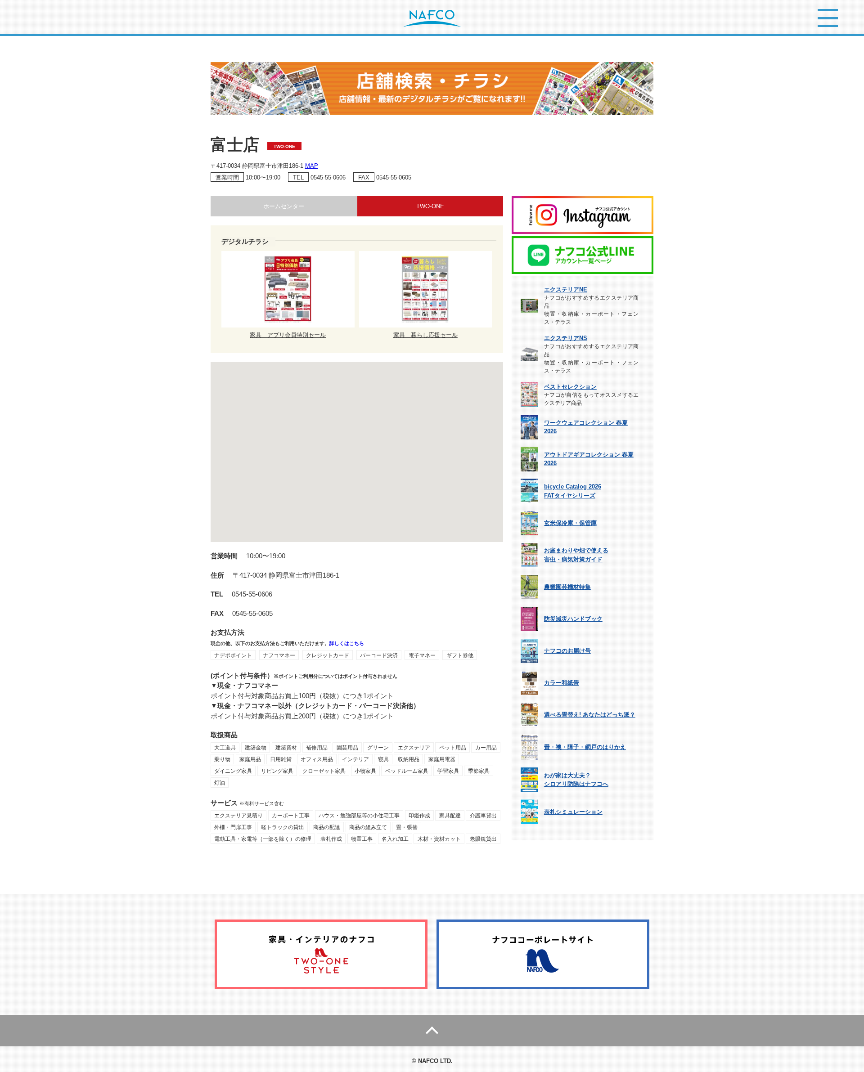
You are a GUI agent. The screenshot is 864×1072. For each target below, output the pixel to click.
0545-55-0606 (328, 177)
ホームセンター (283, 206)
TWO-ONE (430, 206)
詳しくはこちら (346, 643)
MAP (311, 165)
